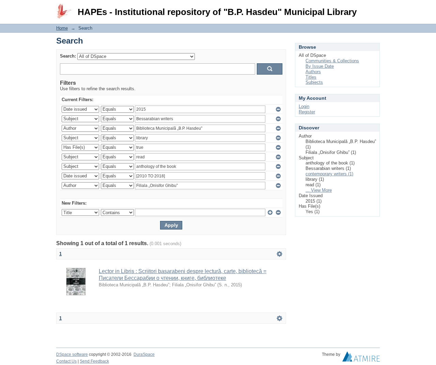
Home (62, 28)
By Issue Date (320, 66)
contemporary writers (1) (329, 173)
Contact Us (66, 361)
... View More (319, 190)
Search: (68, 56)
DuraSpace (144, 354)
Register (307, 111)
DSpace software (72, 354)
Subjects (314, 82)
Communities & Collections (332, 60)
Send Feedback (94, 361)
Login (374, 8)
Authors (313, 71)
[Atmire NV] (361, 358)
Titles (311, 77)
